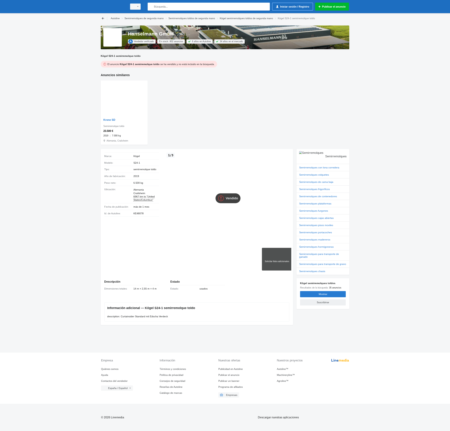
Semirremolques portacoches (315, 232)
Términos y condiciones (173, 369)
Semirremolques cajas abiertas (316, 218)
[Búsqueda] (151, 6)
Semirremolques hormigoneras (316, 246)
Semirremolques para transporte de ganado (319, 255)
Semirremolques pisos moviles (316, 225)
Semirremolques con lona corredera (319, 167)
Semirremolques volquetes (314, 174)
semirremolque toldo (144, 169)
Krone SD (109, 119)
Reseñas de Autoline (171, 386)
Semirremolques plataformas (315, 203)
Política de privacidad (171, 375)
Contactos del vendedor (114, 380)
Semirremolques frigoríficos (314, 189)
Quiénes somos (109, 369)
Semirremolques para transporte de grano (322, 264)
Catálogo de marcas (171, 392)
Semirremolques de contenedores (318, 196)
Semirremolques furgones (313, 210)
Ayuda (104, 375)
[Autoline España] (113, 6)
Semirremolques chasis (312, 271)
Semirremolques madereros (314, 239)
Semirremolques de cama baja (316, 182)
